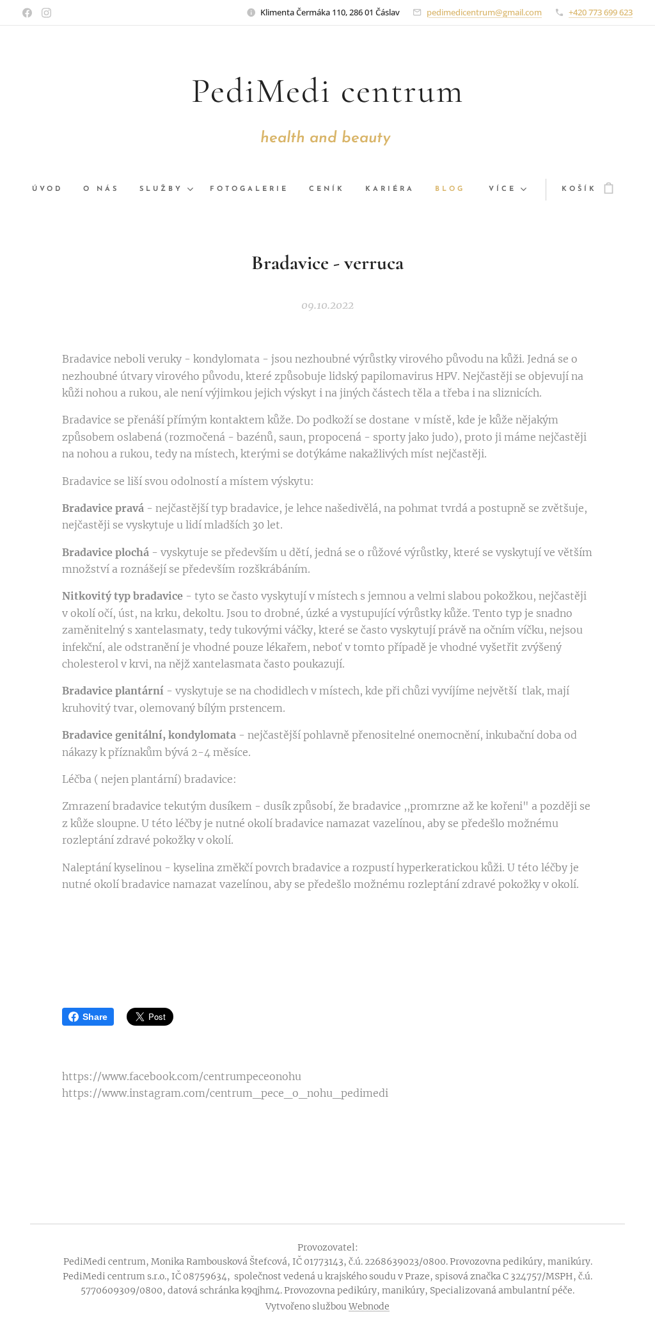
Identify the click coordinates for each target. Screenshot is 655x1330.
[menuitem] (52, 190)
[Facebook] (27, 13)
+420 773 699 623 (601, 12)
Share (95, 1017)
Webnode (369, 1306)
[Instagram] (46, 13)
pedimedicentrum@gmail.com (484, 12)
